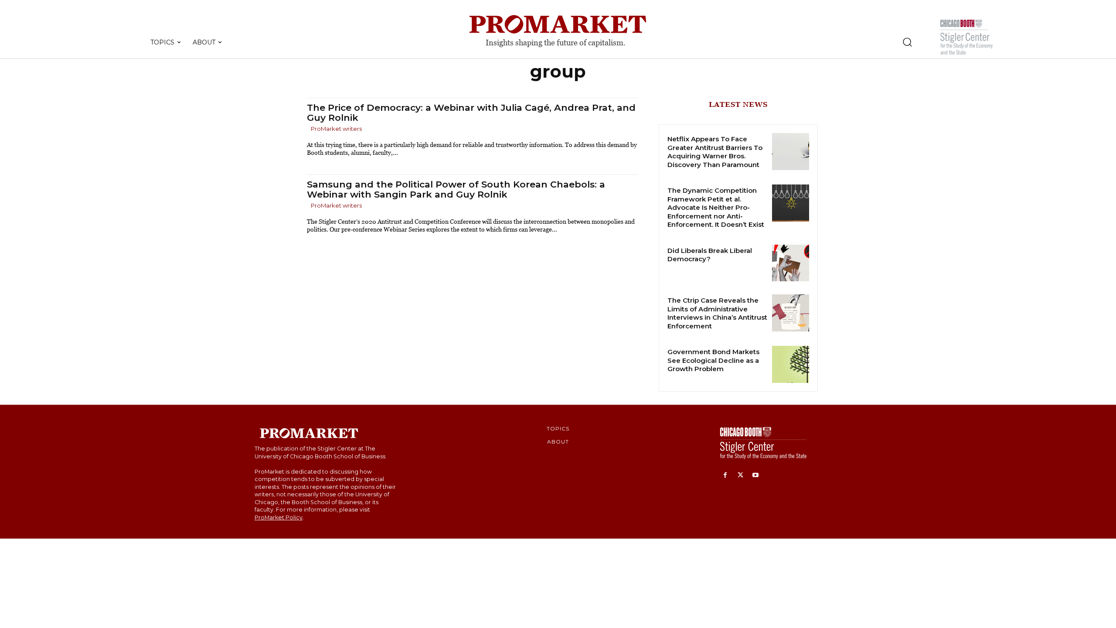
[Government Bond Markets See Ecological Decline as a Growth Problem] (790, 364)
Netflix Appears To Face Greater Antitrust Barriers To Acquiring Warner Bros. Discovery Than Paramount (714, 152)
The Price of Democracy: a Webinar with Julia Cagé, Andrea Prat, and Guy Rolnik (471, 112)
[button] (907, 42)
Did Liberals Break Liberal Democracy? (709, 254)
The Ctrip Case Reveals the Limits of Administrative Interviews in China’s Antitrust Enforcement (717, 313)
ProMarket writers (336, 128)
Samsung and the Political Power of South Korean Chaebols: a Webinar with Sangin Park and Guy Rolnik (456, 189)
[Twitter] (740, 475)
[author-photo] (308, 129)
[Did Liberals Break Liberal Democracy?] (790, 263)
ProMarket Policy (279, 517)
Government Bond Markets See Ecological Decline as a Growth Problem (713, 360)
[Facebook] (725, 475)
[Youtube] (755, 475)
